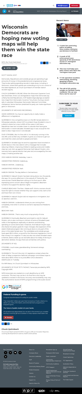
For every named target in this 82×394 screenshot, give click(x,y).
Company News (33, 353)
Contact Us (32, 376)
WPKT (14, 367)
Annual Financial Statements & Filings (69, 350)
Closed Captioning (68, 357)
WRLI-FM (19, 367)
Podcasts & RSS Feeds (52, 353)
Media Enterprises (34, 370)
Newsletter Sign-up (51, 349)
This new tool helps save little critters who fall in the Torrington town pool (70, 70)
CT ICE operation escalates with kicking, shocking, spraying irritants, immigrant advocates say (70, 80)
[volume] (9, 11)
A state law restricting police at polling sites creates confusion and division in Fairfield (68, 48)
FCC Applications (67, 360)
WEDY (16, 365)
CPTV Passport (50, 367)
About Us (31, 349)
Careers (31, 373)
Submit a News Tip (34, 383)
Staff (30, 359)
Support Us (32, 380)
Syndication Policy (68, 364)
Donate (75, 5)
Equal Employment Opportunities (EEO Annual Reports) (53, 372)
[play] (4, 11)
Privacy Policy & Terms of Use (53, 380)
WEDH (4, 365)
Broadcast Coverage (68, 354)
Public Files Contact (7, 368)
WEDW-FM (6, 367)
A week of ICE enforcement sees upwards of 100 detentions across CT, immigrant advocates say (70, 60)
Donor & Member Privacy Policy (53, 376)
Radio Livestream (51, 356)
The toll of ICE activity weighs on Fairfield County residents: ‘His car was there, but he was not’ (70, 91)
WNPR (10, 367)
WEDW (13, 365)
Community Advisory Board (37, 366)
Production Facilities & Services (69, 372)
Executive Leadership (35, 356)
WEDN (8, 365)
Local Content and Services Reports (70, 376)
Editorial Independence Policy (69, 368)
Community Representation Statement (53, 360)
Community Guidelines (52, 364)
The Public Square (68, 379)
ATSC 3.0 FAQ (16, 368)
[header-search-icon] (53, 5)
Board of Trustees (34, 363)
